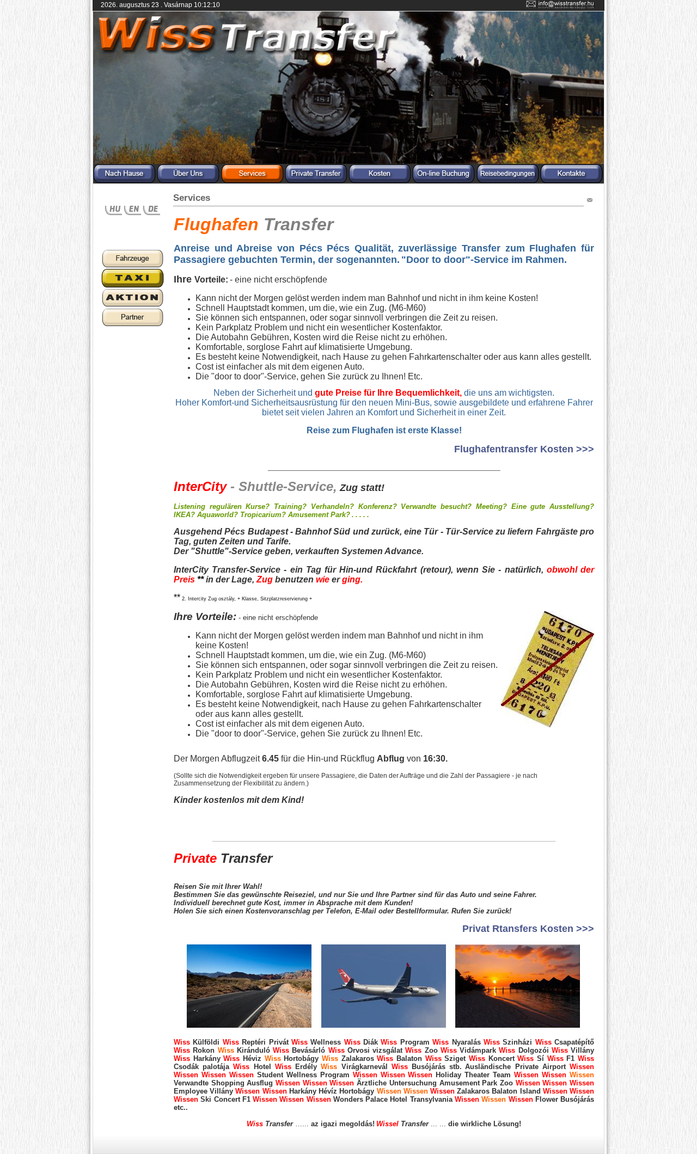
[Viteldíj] (379, 181)
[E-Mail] (589, 202)
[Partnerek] (132, 325)
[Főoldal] (124, 181)
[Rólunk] (188, 181)
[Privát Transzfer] (316, 181)
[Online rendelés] (443, 181)
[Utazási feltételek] (507, 181)
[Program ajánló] (132, 286)
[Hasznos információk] (132, 305)
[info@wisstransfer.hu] (560, 7)
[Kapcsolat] (571, 181)
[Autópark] (132, 266)
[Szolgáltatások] (252, 181)
